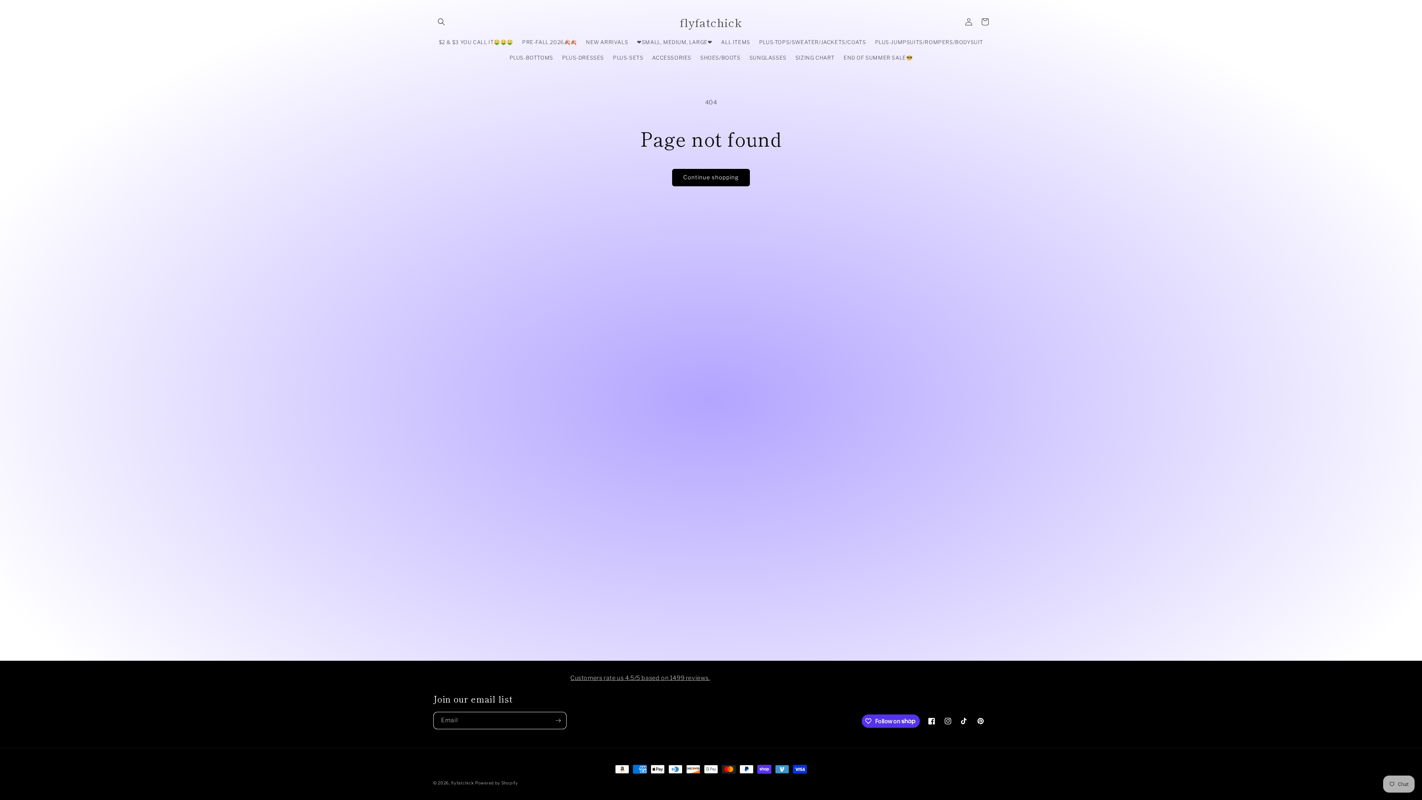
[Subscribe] (558, 720)
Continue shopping (711, 177)
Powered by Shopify (496, 783)
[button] (441, 22)
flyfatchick (462, 783)
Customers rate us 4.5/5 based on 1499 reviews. (640, 677)
